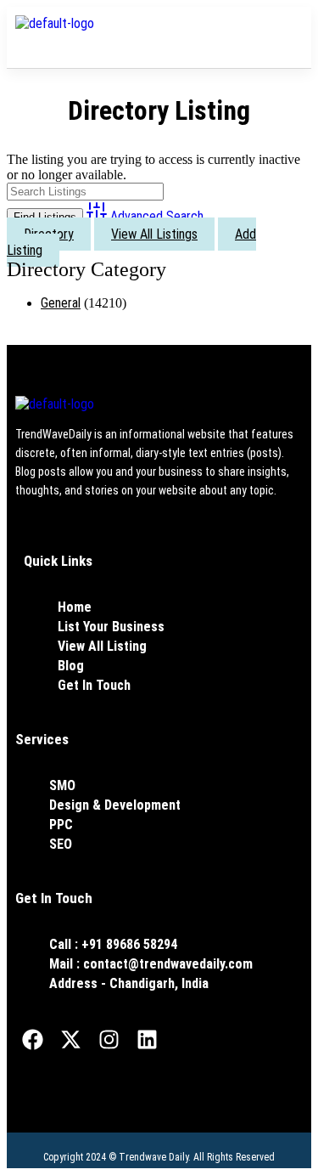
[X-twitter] (70, 1039)
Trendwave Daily (153, 1157)
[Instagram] (109, 1039)
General (61, 303)
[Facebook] (32, 1039)
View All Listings (154, 234)
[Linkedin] (147, 1039)
